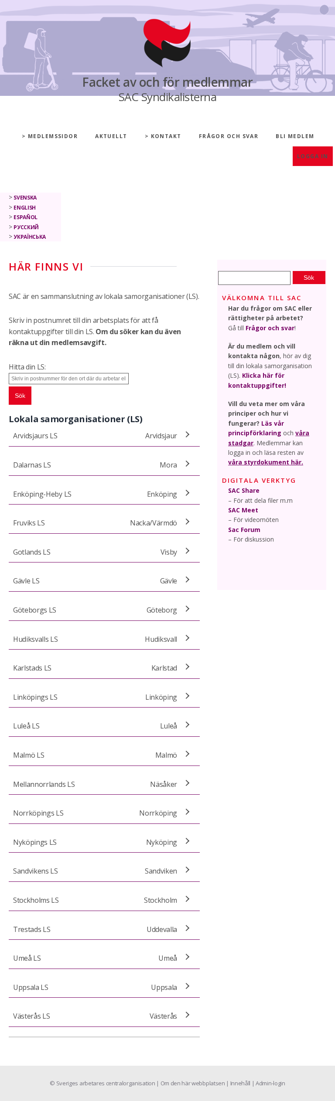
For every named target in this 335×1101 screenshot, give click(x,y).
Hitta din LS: (27, 367)
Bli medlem (295, 136)
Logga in (312, 156)
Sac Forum (244, 529)
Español (26, 217)
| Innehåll (238, 1083)
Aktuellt (111, 136)
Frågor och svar (229, 136)
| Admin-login (268, 1083)
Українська (30, 237)
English (25, 207)
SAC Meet (243, 510)
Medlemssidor (53, 136)
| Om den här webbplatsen (191, 1083)
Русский (26, 227)
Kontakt (166, 136)
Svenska (25, 197)
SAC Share (244, 490)
